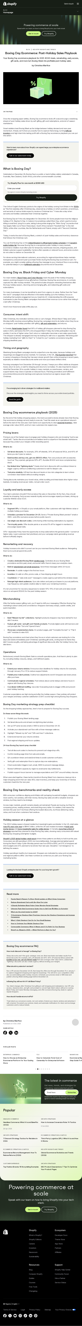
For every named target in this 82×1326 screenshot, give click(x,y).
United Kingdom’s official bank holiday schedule (47, 243)
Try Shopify (49, 34)
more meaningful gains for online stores (33, 829)
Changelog (33, 1291)
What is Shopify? (35, 1235)
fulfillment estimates (32, 264)
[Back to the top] (5, 1232)
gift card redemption (49, 323)
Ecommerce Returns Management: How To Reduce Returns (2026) (20, 1154)
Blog (30, 1270)
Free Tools (33, 1287)
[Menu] (77, 3)
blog (28, 49)
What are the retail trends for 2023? (24, 912)
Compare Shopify (35, 1274)
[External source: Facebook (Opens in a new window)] (5, 1033)
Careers (32, 1244)
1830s (76, 206)
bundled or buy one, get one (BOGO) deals (22, 960)
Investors (32, 1248)
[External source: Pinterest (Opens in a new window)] (35, 1315)
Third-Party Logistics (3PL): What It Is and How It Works (59, 1139)
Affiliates (58, 1252)
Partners (58, 1248)
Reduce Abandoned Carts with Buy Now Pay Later (29, 902)
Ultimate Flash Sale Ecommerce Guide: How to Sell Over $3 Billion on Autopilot (39, 909)
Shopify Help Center (62, 1270)
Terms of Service (9, 1310)
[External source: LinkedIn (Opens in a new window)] (16, 1033)
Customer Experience (11, 1163)
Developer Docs (61, 1235)
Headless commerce (11, 1119)
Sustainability (34, 1256)
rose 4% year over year (12, 827)
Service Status (60, 1282)
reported (64, 355)
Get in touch (69, 4)
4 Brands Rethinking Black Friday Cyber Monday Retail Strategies (34, 905)
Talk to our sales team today (20, 876)
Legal (23, 1310)
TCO (38, 1054)
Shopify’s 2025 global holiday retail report (19, 839)
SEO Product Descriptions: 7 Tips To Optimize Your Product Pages (59, 1168)
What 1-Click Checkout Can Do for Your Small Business (31, 920)
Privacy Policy (34, 1310)
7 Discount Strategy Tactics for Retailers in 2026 (20, 1139)
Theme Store (60, 1239)
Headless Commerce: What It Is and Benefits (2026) (20, 1123)
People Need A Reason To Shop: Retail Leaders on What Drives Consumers (38, 899)
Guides (31, 1278)
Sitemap (48, 1310)
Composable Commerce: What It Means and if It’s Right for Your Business (38, 927)
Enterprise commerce (11, 1054)
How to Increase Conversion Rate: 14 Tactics (58, 1122)
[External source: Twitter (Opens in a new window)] (11, 1033)
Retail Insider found (19, 328)
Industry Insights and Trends (44, 49)
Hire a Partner (60, 1278)
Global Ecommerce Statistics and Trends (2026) (57, 1154)
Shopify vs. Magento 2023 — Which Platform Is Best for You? (33, 930)
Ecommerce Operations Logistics (54, 1135)
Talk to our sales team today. (20, 156)
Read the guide (15, 399)
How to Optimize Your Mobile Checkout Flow (27, 923)
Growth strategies (48, 1119)
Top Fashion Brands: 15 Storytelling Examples (21, 1167)
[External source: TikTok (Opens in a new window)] (25, 1315)
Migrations (74, 1054)
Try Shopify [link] (41, 197)
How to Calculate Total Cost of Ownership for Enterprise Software (50, 1059)
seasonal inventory (64, 423)
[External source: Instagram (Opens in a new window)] (20, 1315)
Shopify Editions (35, 1239)
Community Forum (62, 1274)
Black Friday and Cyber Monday (30, 278)
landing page (39, 561)
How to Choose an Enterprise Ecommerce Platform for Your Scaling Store (18, 1060)
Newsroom (33, 1252)
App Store (59, 1244)
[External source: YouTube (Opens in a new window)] (15, 1315)
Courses (32, 1282)
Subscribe (72, 1092)
